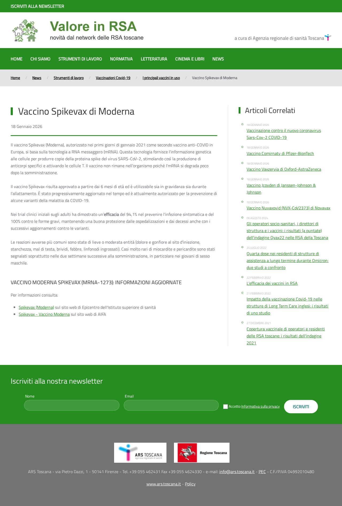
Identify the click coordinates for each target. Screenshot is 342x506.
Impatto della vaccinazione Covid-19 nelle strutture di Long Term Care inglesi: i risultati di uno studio (287, 306)
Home (16, 59)
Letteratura (154, 59)
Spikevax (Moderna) (36, 307)
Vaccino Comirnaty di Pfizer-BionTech (280, 153)
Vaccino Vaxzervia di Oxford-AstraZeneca (284, 169)
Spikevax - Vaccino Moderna (44, 314)
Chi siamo (40, 59)
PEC (262, 471)
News (218, 59)
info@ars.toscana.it (237, 471)
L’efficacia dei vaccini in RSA (272, 283)
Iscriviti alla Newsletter (37, 6)
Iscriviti (301, 406)
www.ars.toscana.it (163, 484)
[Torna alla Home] (77, 30)
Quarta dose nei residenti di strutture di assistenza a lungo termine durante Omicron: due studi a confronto (287, 260)
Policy (190, 484)
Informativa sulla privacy (260, 406)
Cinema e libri (189, 59)
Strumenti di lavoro (80, 59)
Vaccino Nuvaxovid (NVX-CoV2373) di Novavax (288, 208)
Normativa (121, 59)
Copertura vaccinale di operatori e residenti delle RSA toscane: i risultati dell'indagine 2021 (286, 336)
